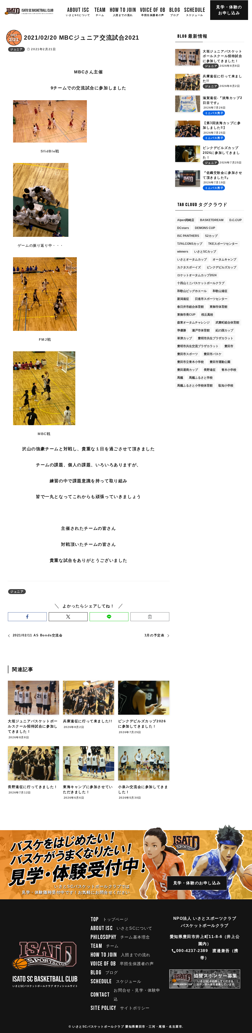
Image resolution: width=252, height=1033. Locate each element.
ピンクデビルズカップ (221, 267)
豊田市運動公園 (220, 362)
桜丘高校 (207, 314)
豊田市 (228, 346)
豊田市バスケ (212, 354)
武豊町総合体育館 (227, 322)
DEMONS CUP (205, 228)
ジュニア (16, 49)
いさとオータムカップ (192, 259)
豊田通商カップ (187, 369)
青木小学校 (228, 369)
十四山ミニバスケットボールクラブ (200, 283)
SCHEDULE (116, 981)
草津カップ (184, 338)
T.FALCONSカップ (189, 243)
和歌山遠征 (220, 291)
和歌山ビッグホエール (192, 291)
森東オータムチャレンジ (193, 322)
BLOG (104, 972)
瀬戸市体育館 (201, 330)
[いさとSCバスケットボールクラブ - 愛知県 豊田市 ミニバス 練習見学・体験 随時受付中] (29, 11)
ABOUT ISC (122, 928)
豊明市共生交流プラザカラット (198, 346)
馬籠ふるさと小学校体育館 (195, 385)
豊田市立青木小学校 (190, 362)
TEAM (105, 946)
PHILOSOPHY (120, 937)
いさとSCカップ (205, 251)
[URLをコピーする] (149, 616)
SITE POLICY (120, 1008)
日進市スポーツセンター (211, 299)
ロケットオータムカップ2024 (197, 275)
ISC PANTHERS (188, 236)
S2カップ (211, 236)
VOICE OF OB (122, 963)
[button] (27, 616)
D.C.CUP (235, 220)
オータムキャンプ (224, 259)
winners (182, 251)
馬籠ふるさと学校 (201, 377)
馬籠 (180, 377)
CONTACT (125, 994)
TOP (109, 919)
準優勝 (181, 330)
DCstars (183, 228)
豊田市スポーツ (187, 354)
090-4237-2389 (192, 951)
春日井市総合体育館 (190, 306)
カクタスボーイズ (189, 267)
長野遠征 (210, 369)
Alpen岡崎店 (185, 220)
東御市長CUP (186, 314)
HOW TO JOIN (121, 954)
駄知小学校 (226, 385)
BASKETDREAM (211, 220)
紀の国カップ (224, 330)
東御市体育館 (218, 306)
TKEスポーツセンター (223, 243)
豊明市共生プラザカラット (215, 338)
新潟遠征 (183, 299)
